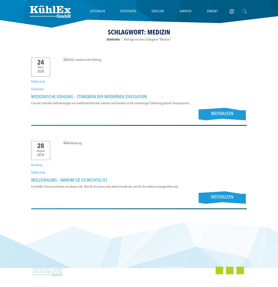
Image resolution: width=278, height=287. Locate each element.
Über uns (157, 11)
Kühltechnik (38, 81)
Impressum (211, 283)
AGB (241, 283)
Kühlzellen (37, 89)
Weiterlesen (222, 114)
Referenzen (128, 11)
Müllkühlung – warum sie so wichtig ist (69, 180)
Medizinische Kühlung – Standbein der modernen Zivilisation (89, 97)
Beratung (36, 165)
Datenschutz (228, 283)
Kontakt (212, 11)
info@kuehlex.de (175, 275)
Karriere (186, 11)
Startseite (113, 39)
